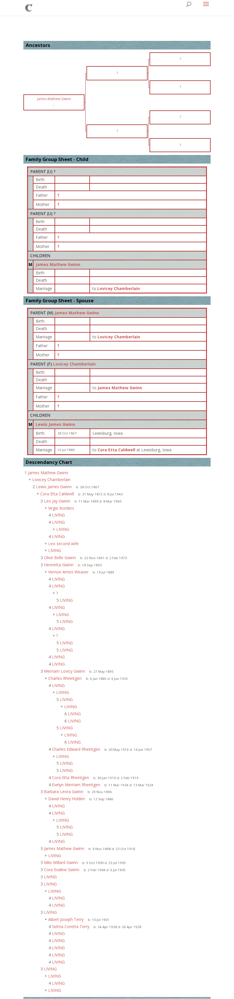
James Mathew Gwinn (58, 264)
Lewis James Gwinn (55, 424)
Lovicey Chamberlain (74, 364)
